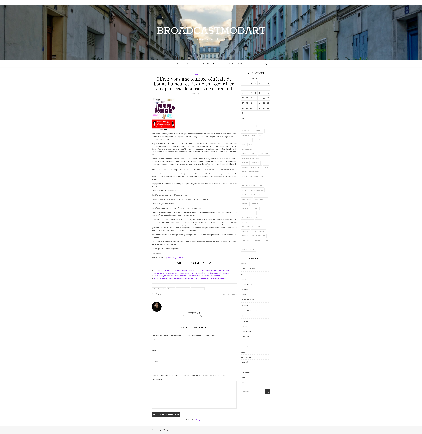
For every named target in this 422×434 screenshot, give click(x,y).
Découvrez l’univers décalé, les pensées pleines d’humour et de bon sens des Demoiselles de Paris (191, 273)
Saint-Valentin (247, 284)
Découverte (245, 321)
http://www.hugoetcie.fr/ (173, 257)
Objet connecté (246, 357)
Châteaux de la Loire (249, 310)
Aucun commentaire (229, 294)
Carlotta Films (249, 153)
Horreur (254, 204)
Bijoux (243, 274)
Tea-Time (246, 240)
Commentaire (157, 379)
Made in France (248, 213)
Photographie (259, 231)
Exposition (247, 181)
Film (244, 190)
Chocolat (264, 153)
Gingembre (246, 199)
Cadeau (243, 279)
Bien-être (259, 140)
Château (241, 64)
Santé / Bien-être (248, 269)
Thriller (257, 240)
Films (244, 195)
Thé (266, 240)
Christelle (158, 294)
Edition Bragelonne (250, 172)
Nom (154, 339)
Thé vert (257, 245)
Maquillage (247, 217)
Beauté (206, 64)
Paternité (244, 362)
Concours (244, 289)
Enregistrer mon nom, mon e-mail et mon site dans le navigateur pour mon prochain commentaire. (189, 375)
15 (264, 98)
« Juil (242, 119)
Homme (244, 342)
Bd (260, 135)
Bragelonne (247, 149)
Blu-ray (252, 144)
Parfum (245, 231)
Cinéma (245, 163)
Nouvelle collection (251, 227)
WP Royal (166, 430)
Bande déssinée (248, 135)
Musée (244, 222)
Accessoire (258, 130)
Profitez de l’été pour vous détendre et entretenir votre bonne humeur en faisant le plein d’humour (191, 270)
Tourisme (244, 377)
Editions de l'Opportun (252, 176)
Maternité (244, 347)
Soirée (243, 367)
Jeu (243, 316)
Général (244, 326)
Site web (155, 361)
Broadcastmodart (211, 31)
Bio (243, 144)
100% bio (245, 130)
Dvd (266, 167)
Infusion (246, 208)
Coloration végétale (251, 167)
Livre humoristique (183, 289)
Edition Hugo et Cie (159, 289)
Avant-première (248, 300)
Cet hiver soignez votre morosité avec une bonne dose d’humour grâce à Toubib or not (187, 275)
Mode (231, 64)
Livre (256, 208)
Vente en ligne (248, 249)
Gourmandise (219, 64)
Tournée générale (197, 289)
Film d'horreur (256, 190)
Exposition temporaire (252, 185)
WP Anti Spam (198, 420)
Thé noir (246, 245)
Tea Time (245, 336)
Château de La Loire (250, 158)
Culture (180, 64)
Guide (244, 204)
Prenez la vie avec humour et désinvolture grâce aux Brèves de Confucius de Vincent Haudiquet (190, 278)
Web (242, 382)
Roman (245, 236)
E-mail (155, 350)
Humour (171, 289)
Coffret (255, 163)
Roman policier (258, 236)
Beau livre (246, 140)
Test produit (193, 64)
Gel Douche (256, 195)
